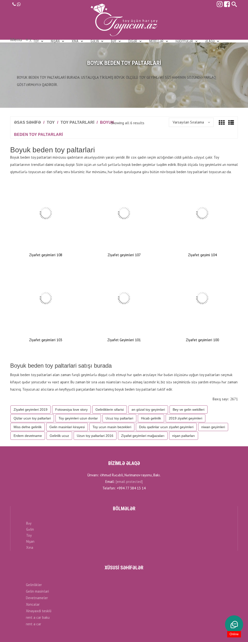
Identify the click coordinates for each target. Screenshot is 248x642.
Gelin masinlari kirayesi (67, 427)
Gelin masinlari (37, 591)
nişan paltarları (183, 436)
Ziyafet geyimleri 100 (202, 340)
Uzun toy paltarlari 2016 (95, 436)
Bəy (28, 523)
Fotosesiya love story (71, 409)
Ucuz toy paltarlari (119, 418)
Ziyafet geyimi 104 (202, 255)
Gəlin (30, 529)
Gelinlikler (34, 584)
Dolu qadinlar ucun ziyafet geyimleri (166, 427)
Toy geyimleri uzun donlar (78, 418)
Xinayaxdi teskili (38, 611)
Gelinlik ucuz (59, 436)
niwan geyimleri (213, 427)
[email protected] (129, 481)
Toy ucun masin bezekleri (112, 427)
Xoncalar (33, 604)
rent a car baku (38, 617)
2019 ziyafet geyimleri (185, 418)
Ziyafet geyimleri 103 (45, 340)
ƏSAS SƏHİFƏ (27, 122)
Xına (29, 547)
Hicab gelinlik (151, 418)
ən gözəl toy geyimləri (148, 409)
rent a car (33, 624)
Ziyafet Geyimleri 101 (124, 340)
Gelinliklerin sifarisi (109, 409)
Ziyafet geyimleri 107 (124, 255)
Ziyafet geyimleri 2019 (30, 409)
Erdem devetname (28, 436)
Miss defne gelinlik (28, 427)
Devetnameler (37, 598)
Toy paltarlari (77, 122)
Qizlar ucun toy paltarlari (32, 418)
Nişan (30, 541)
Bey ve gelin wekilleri (188, 409)
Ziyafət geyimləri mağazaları (142, 436)
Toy (51, 122)
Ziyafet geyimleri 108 (45, 255)
